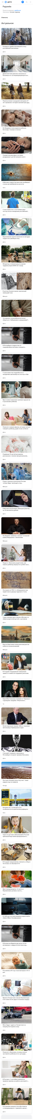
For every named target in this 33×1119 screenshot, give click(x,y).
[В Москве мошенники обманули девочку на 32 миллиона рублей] (16, 503)
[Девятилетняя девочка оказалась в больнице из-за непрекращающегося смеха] (16, 68)
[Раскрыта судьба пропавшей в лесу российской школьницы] (16, 41)
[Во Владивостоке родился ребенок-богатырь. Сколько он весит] (16, 122)
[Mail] (6, 2)
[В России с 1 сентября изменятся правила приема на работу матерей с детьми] (16, 1073)
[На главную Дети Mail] (9, 2)
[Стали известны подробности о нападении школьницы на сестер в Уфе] (16, 367)
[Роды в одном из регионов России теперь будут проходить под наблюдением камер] (16, 475)
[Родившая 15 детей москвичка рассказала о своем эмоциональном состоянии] (16, 448)
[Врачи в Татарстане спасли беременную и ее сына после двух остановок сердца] (16, 992)
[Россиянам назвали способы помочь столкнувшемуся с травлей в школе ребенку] (16, 1100)
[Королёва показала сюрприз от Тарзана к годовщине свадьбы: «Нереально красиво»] (16, 693)
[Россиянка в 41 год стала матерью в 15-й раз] (16, 965)
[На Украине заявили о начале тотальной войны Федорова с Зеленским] (16, 530)
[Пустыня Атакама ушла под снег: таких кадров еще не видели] (16, 774)
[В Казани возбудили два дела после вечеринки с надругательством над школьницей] (16, 937)
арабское (17, 10)
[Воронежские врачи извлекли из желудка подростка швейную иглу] (16, 231)
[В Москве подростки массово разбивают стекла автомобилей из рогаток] (16, 176)
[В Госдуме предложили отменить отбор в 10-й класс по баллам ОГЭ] (16, 856)
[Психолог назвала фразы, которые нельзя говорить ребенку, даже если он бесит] (16, 421)
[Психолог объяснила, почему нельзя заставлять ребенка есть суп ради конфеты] (16, 1046)
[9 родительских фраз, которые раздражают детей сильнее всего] (16, 149)
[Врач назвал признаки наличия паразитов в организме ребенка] (16, 394)
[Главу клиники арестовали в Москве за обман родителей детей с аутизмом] (16, 611)
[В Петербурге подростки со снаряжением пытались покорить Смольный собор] (16, 339)
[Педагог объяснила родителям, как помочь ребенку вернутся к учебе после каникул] (16, 557)
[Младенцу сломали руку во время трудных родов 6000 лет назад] (16, 258)
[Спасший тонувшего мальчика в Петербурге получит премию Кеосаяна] (16, 747)
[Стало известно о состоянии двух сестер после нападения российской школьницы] (16, 204)
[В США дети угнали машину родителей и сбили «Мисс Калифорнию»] (16, 910)
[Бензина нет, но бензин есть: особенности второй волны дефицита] (16, 802)
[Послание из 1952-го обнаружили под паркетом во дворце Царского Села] (16, 584)
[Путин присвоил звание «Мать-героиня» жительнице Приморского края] (16, 720)
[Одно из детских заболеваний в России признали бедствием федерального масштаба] (16, 829)
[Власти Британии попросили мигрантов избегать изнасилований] (16, 638)
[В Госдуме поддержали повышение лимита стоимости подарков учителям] (16, 666)
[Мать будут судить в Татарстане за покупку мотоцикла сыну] (16, 1019)
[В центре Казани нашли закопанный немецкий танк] (16, 285)
